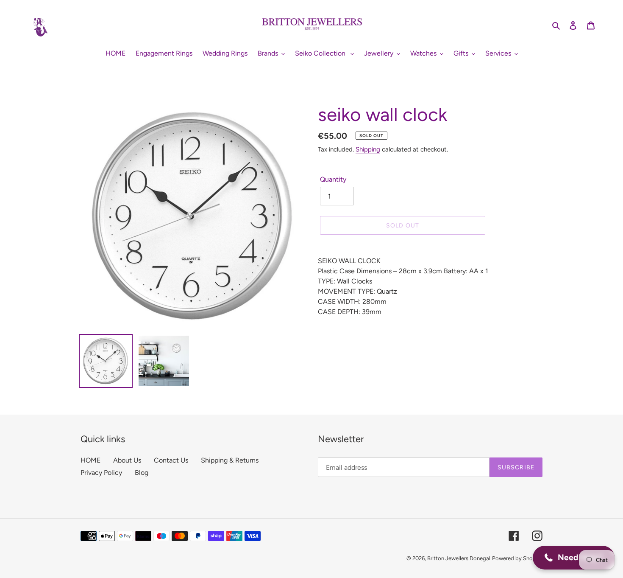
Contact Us (171, 460)
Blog (141, 473)
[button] (574, 558)
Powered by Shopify (517, 558)
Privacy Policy (101, 473)
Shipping (368, 149)
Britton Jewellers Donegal (458, 558)
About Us (127, 460)
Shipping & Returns (230, 460)
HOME (90, 460)
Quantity (333, 179)
